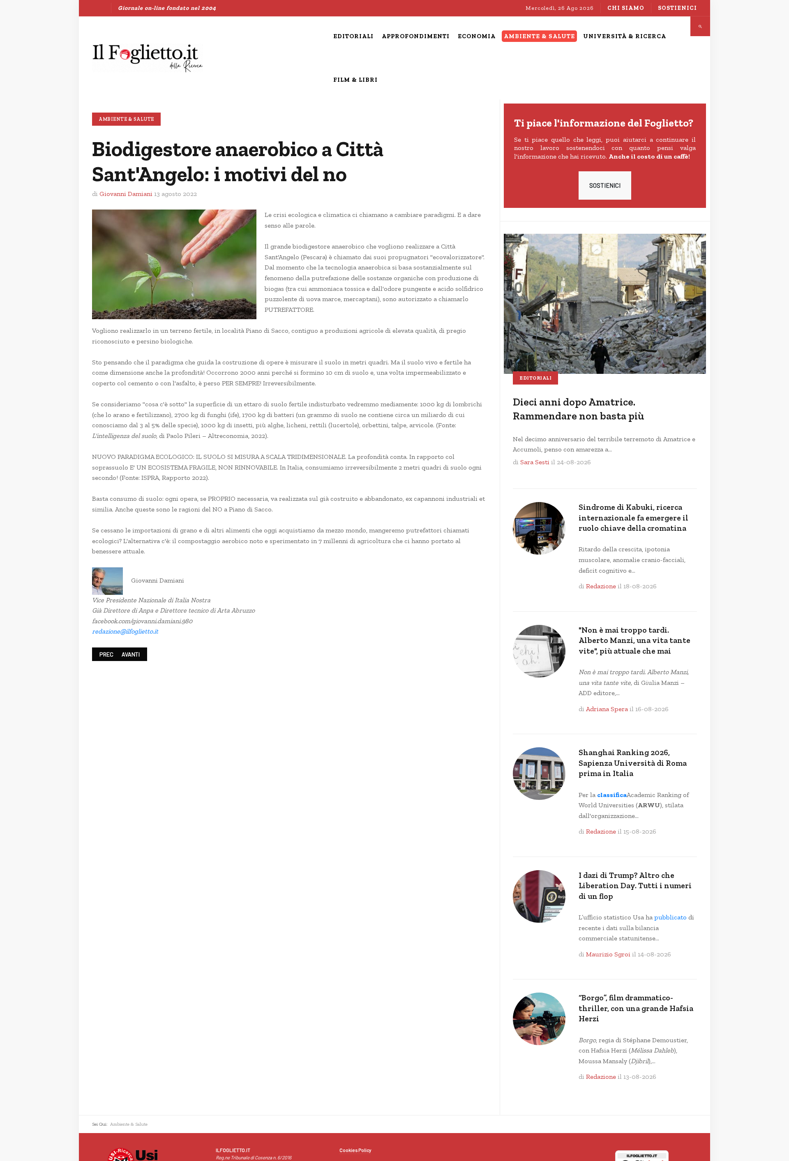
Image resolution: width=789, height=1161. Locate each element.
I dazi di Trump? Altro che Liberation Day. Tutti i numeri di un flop (635, 886)
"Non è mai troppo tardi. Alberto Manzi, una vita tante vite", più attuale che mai (634, 640)
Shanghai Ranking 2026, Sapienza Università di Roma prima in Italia (633, 763)
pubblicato (670, 917)
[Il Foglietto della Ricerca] (147, 58)
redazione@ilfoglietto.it (125, 631)
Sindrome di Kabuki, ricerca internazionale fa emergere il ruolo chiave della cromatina (633, 517)
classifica (612, 795)
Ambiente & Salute (126, 119)
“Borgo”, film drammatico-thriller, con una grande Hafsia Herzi (636, 1008)
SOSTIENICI (605, 185)
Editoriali (535, 378)
